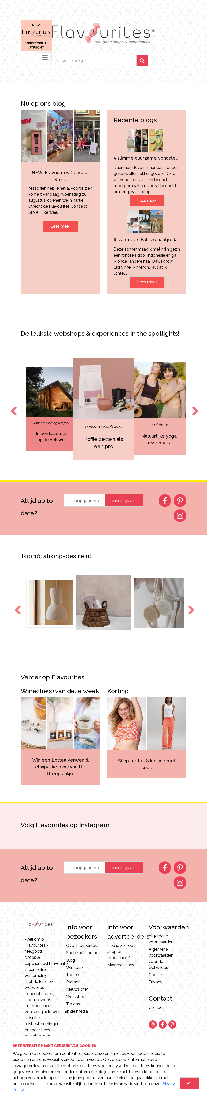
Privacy (155, 982)
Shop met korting (82, 952)
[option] (54, 409)
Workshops (76, 996)
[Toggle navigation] (45, 57)
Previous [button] (12, 406)
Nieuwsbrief (77, 989)
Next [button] (194, 406)
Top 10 (72, 974)
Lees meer (60, 226)
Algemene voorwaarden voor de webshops (161, 958)
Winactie (74, 967)
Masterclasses (120, 965)
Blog (70, 960)
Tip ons (73, 1004)
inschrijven (123, 500)
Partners (74, 982)
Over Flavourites (81, 945)
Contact (156, 1007)
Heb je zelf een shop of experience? (121, 951)
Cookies (156, 974)
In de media (77, 1011)
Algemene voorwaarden (161, 939)
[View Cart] (189, 1083)
